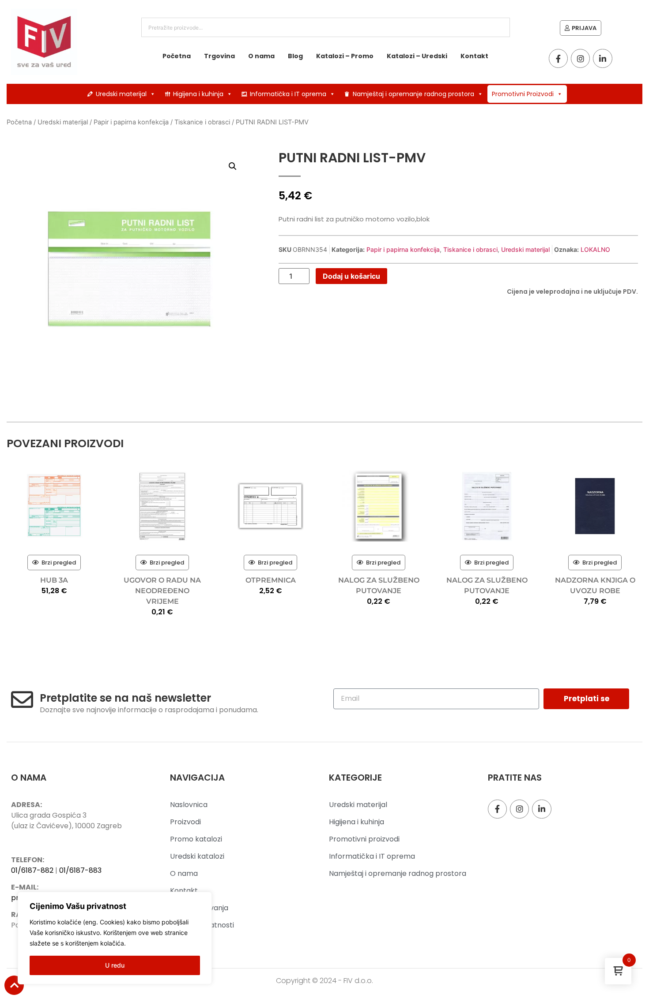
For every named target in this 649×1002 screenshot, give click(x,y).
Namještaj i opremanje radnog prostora (413, 94)
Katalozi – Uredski (417, 56)
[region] (115, 938)
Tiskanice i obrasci (202, 122)
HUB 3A (54, 580)
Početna (176, 56)
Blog (295, 56)
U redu (115, 965)
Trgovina (219, 56)
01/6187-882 (32, 870)
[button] (233, 166)
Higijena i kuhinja (198, 94)
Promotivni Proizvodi (523, 94)
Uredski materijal (121, 94)
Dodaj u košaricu (351, 276)
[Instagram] (580, 58)
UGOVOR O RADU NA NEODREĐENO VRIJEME (162, 591)
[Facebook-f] (558, 58)
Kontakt (474, 56)
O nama (261, 56)
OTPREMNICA (270, 580)
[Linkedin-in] (602, 58)
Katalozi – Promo (345, 56)
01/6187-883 (80, 870)
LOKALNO (595, 249)
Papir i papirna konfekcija (131, 122)
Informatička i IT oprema (288, 94)
